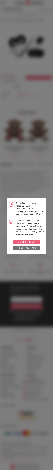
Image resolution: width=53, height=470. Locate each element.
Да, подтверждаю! (26, 242)
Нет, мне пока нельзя (26, 248)
